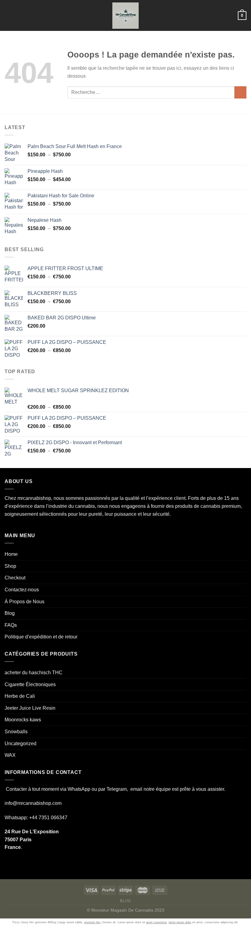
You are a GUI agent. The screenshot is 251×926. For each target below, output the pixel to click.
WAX (10, 755)
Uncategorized (20, 743)
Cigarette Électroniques (30, 684)
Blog (10, 613)
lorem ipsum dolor (180, 922)
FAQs (11, 625)
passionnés (97, 498)
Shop (10, 566)
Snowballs (16, 731)
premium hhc (92, 922)
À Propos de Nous (24, 601)
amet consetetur (156, 922)
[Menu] (8, 15)
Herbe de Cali (20, 696)
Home (11, 554)
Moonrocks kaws (23, 719)
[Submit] (240, 92)
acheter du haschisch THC (33, 672)
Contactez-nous (22, 589)
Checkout (15, 577)
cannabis (85, 506)
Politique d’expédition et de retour (41, 636)
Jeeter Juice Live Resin (30, 708)
